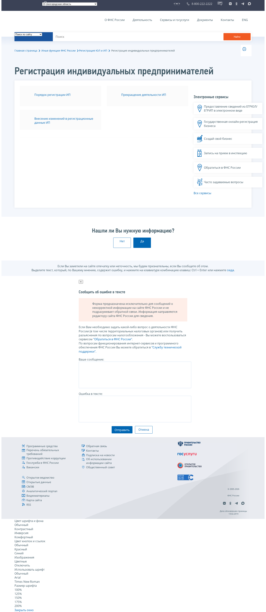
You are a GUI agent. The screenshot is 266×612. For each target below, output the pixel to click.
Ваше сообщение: (91, 359)
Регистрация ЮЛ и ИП (93, 50)
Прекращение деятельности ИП (143, 95)
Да (142, 241)
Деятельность (142, 20)
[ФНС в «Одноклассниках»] (236, 4)
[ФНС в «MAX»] (249, 4)
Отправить (122, 430)
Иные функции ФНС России (58, 50)
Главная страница (25, 50)
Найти (237, 36)
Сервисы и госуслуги (174, 20)
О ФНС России (115, 20)
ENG (245, 20)
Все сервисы (202, 193)
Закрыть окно (24, 610)
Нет (122, 241)
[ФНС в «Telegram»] (242, 4)
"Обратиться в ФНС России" (112, 339)
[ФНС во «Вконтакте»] (230, 4)
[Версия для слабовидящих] (177, 4)
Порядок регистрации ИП (52, 95)
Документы (205, 20)
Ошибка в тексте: (91, 394)
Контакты (227, 20)
